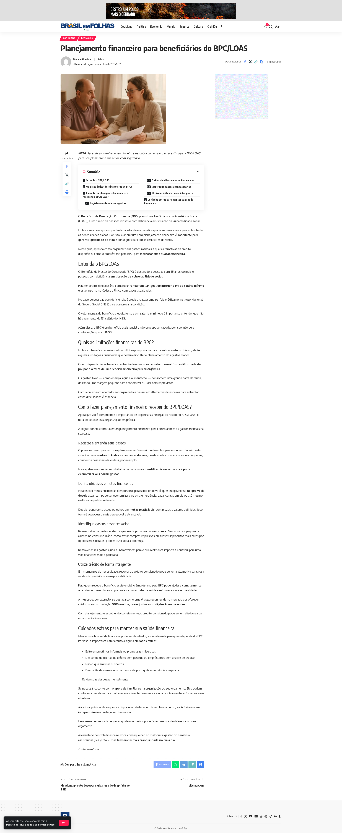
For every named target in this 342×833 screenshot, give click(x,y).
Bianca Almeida (82, 59)
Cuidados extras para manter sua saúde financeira (168, 201)
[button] (64, 823)
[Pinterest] (266, 816)
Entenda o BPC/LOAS (98, 180)
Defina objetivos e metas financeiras (173, 180)
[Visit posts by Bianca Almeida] (66, 61)
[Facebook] (241, 816)
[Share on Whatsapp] (175, 764)
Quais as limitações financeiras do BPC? (109, 186)
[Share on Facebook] (244, 62)
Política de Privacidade (19, 824)
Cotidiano (69, 38)
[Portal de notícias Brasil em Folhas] (88, 26)
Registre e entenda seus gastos (108, 203)
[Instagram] (261, 816)
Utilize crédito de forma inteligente (172, 193)
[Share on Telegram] (184, 764)
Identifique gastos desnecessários (171, 186)
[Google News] (256, 816)
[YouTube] (250, 816)
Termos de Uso (46, 824)
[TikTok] (271, 816)
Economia (87, 38)
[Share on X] (250, 62)
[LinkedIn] (275, 816)
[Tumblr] (279, 816)
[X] (245, 816)
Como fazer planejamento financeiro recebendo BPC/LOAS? (105, 195)
